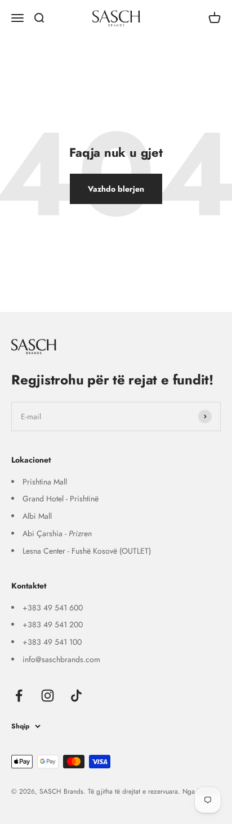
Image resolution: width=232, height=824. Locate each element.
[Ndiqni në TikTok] (76, 695)
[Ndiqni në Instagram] (47, 695)
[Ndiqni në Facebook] (18, 695)
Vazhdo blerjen (116, 188)
